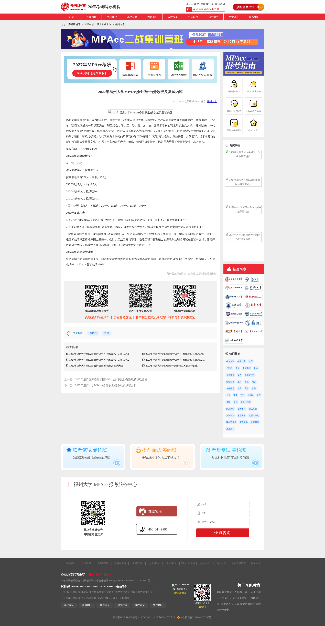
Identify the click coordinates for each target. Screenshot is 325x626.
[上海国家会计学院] (234, 334)
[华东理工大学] (234, 299)
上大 (228, 395)
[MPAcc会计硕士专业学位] (243, 75)
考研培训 (230, 429)
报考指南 (69, 563)
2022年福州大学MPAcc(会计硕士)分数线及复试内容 (96, 365)
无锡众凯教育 (239, 563)
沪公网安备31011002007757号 (195, 617)
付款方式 (205, 563)
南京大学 (230, 409)
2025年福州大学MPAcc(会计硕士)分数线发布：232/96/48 (175, 354)
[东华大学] (253, 308)
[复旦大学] (253, 282)
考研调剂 (152, 17)
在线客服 (155, 511)
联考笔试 (230, 361)
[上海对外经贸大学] (234, 325)
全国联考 (193, 17)
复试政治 (230, 415)
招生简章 (213, 17)
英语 (251, 361)
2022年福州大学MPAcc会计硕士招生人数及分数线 (172, 365)
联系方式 (255, 563)
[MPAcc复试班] (162, 39)
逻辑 (228, 402)
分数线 (93, 333)
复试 (106, 333)
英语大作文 (254, 415)
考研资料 (137, 563)
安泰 (247, 388)
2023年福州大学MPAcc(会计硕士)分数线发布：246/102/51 (175, 360)
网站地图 (221, 563)
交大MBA (154, 563)
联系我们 (254, 17)
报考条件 (241, 409)
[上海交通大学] (234, 282)
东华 (259, 395)
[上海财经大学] (234, 290)
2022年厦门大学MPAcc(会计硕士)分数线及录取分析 (105, 385)
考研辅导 (112, 17)
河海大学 (244, 422)
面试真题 (253, 409)
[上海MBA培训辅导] (75, 7)
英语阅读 (230, 375)
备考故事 (173, 17)
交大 (239, 375)
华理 (239, 388)
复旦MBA (171, 563)
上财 (239, 382)
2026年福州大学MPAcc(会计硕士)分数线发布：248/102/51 (99, 354)
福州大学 (120, 24)
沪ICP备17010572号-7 (164, 617)
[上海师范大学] (234, 342)
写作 (243, 395)
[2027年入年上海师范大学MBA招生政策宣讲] (243, 239)
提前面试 (247, 368)
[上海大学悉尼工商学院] (253, 325)
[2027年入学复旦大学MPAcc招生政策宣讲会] (243, 156)
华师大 (251, 395)
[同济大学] (253, 290)
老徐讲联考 (250, 375)
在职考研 (91, 17)
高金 (235, 395)
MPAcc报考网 (188, 563)
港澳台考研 (120, 563)
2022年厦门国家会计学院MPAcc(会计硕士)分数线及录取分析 (111, 379)
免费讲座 (234, 17)
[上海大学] (234, 308)
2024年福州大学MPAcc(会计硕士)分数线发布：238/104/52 (99, 360)
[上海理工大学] (234, 316)
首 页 (71, 17)
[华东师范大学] (253, 299)
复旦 (247, 382)
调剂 (235, 402)
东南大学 (241, 415)
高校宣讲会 (231, 422)
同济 (254, 382)
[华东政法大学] (253, 334)
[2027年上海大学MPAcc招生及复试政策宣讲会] (243, 184)
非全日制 (132, 17)
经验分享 (230, 382)
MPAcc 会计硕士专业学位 (97, 24)
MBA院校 (103, 563)
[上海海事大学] (253, 316)
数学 (256, 368)
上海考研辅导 (73, 24)
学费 (254, 388)
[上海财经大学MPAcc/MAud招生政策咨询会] (243, 211)
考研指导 (230, 388)
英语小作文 (246, 402)
